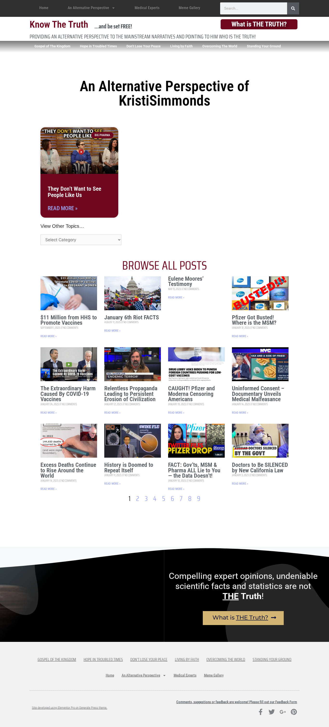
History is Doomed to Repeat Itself (128, 467)
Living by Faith (181, 46)
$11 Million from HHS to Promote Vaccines (68, 320)
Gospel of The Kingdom (52, 46)
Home (43, 8)
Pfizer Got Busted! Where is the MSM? (254, 320)
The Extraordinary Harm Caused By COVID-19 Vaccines (68, 394)
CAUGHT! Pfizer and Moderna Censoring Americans (191, 394)
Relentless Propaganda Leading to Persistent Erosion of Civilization (130, 394)
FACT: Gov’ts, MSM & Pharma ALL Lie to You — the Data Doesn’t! (194, 470)
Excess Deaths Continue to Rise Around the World (68, 470)
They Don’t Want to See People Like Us (74, 191)
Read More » (63, 208)
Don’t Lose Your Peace (143, 46)
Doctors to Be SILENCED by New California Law (260, 467)
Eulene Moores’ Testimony (186, 281)
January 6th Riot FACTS (131, 317)
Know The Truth (59, 24)
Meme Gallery (189, 8)
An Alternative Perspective (88, 8)
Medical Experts (147, 8)
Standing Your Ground (264, 46)
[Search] (293, 8)
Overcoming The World (219, 46)
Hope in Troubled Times (98, 46)
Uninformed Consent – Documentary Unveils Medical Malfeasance (258, 394)
